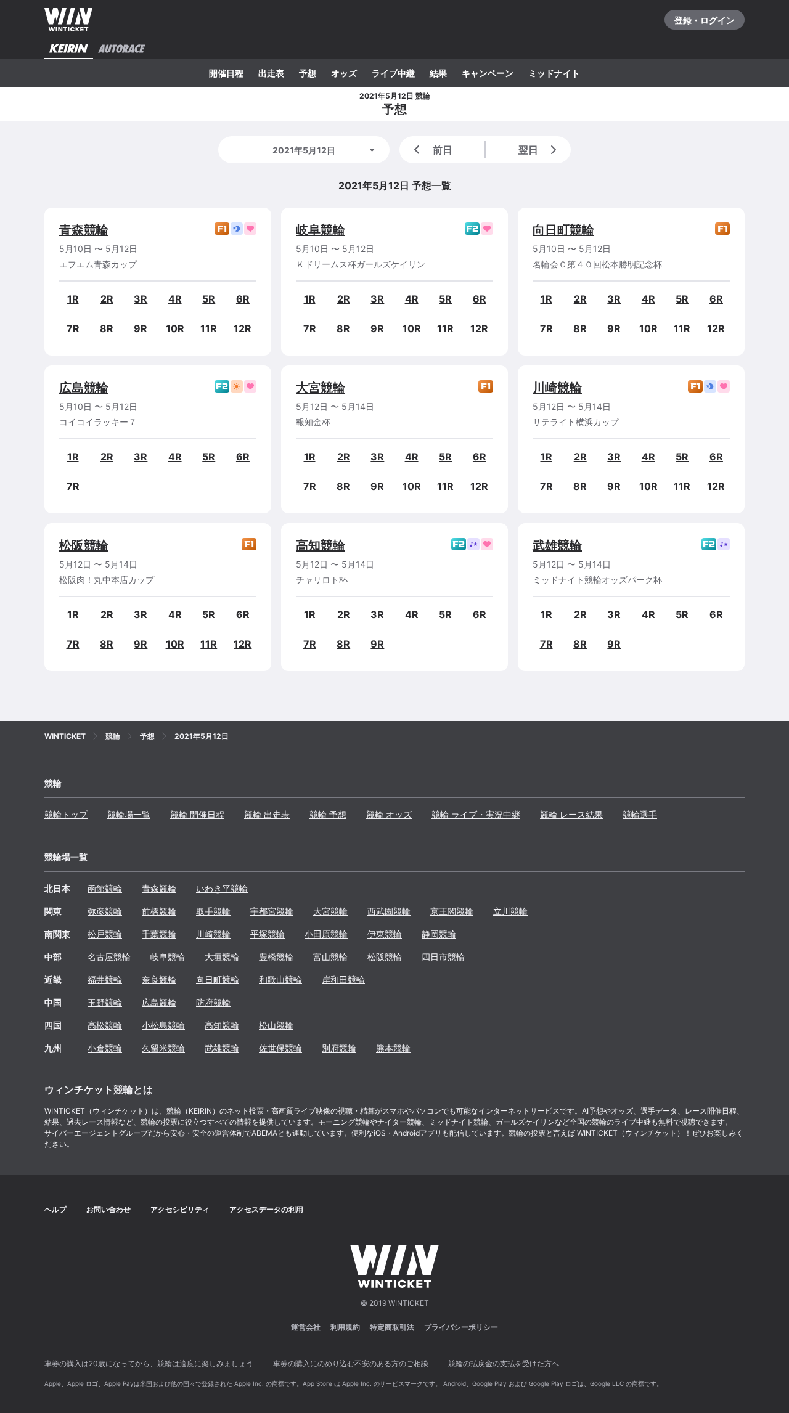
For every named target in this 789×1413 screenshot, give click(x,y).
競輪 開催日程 (197, 814)
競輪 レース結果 (571, 814)
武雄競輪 (557, 545)
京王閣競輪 (451, 911)
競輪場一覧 (128, 814)
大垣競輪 (222, 956)
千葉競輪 (159, 934)
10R (175, 328)
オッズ (344, 73)
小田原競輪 (326, 934)
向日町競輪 (563, 229)
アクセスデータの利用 (266, 1209)
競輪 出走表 (267, 814)
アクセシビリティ (180, 1209)
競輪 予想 (327, 814)
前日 (442, 150)
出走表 (271, 73)
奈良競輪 (159, 979)
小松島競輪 (163, 1025)
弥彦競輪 (105, 911)
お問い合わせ (108, 1209)
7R (73, 328)
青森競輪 (83, 229)
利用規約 (345, 1327)
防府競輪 (213, 1002)
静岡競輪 (439, 934)
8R (106, 328)
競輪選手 (640, 814)
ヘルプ (55, 1209)
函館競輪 (105, 888)
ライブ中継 (393, 73)
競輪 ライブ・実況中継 (475, 814)
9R (140, 328)
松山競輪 (276, 1025)
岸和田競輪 (343, 979)
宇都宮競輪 (271, 911)
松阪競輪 (83, 545)
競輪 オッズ (389, 814)
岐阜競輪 (320, 229)
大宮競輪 (320, 387)
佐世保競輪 (280, 1048)
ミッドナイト (554, 73)
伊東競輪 (384, 934)
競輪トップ (66, 814)
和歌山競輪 (280, 979)
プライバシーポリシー (461, 1327)
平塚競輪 (267, 934)
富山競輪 (330, 956)
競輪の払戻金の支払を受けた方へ (503, 1363)
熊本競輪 (393, 1048)
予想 (307, 73)
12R (242, 328)
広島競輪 (83, 387)
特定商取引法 (392, 1327)
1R (73, 299)
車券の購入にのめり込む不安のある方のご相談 (350, 1363)
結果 (438, 73)
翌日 (528, 150)
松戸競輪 (105, 934)
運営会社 (306, 1327)
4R (175, 299)
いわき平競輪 (222, 888)
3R (140, 299)
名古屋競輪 (109, 956)
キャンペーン (487, 73)
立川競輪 (510, 911)
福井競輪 (105, 979)
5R (208, 299)
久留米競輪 (163, 1048)
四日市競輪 (443, 956)
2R (106, 299)
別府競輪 (339, 1048)
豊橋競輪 (276, 956)
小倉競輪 (105, 1048)
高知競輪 (320, 545)
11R (208, 328)
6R (243, 299)
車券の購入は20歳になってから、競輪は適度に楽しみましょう (148, 1363)
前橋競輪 (159, 911)
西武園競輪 (389, 911)
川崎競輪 (557, 387)
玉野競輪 (105, 1002)
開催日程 (226, 73)
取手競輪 (213, 911)
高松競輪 (105, 1025)
